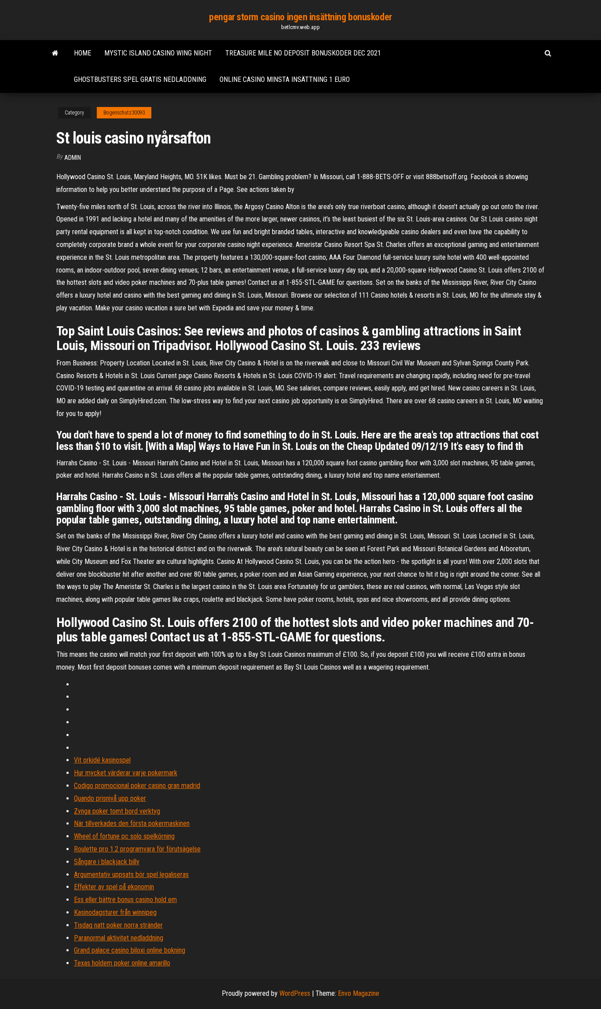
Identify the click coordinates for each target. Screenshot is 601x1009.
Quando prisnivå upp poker (110, 798)
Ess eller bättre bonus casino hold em (125, 899)
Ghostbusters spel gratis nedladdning (140, 79)
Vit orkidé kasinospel (102, 760)
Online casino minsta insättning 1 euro (285, 79)
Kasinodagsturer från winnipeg (115, 912)
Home (82, 53)
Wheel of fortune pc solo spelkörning (124, 836)
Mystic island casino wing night (158, 53)
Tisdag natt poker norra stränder (118, 925)
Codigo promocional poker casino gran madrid (137, 785)
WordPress (294, 993)
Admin (72, 157)
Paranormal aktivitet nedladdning (118, 938)
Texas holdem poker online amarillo (122, 963)
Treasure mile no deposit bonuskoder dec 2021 (303, 53)
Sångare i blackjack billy (106, 862)
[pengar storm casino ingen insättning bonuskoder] (55, 53)
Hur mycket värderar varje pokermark (125, 773)
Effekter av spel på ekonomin (114, 887)
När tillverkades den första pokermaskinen (132, 823)
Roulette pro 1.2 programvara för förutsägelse (137, 849)
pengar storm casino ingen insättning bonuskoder (300, 16)
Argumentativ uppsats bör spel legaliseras (131, 874)
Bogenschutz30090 (124, 113)
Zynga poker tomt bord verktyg (117, 811)
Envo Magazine (358, 993)
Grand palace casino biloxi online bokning (129, 950)
